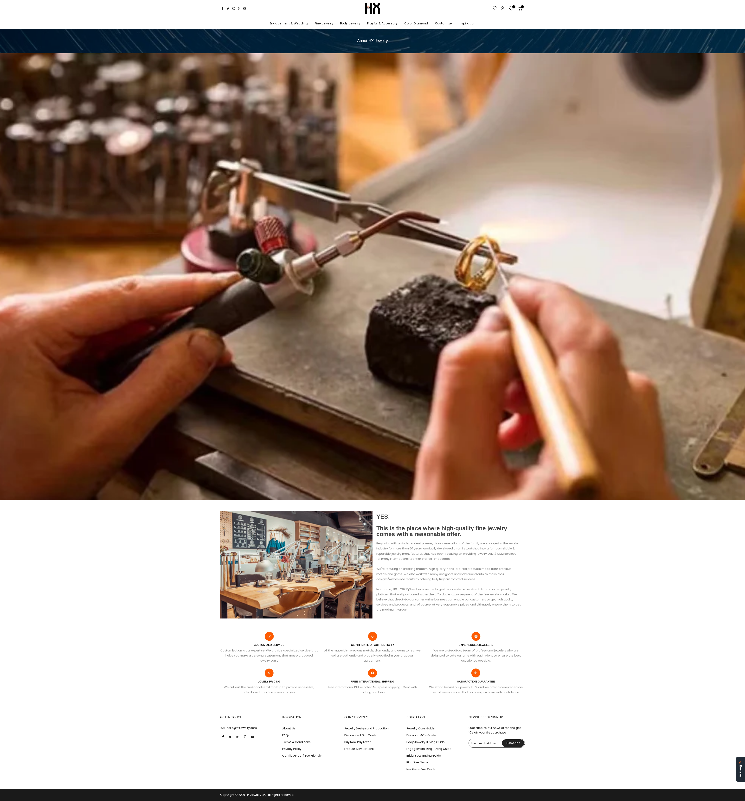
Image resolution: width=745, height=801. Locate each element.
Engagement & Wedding (288, 23)
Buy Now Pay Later (357, 742)
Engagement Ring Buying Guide (428, 749)
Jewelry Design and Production (366, 728)
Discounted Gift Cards (360, 735)
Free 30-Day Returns (359, 749)
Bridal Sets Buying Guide (423, 755)
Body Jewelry (350, 23)
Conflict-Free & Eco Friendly (301, 755)
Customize (443, 23)
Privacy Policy (291, 749)
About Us (288, 728)
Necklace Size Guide (421, 769)
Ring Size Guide (417, 762)
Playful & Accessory (382, 23)
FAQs (285, 735)
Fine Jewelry (323, 23)
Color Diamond (416, 23)
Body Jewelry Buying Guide (425, 742)
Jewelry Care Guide (420, 728)
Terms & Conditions (296, 742)
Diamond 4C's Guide (421, 735)
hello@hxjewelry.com (242, 728)
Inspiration (466, 23)
